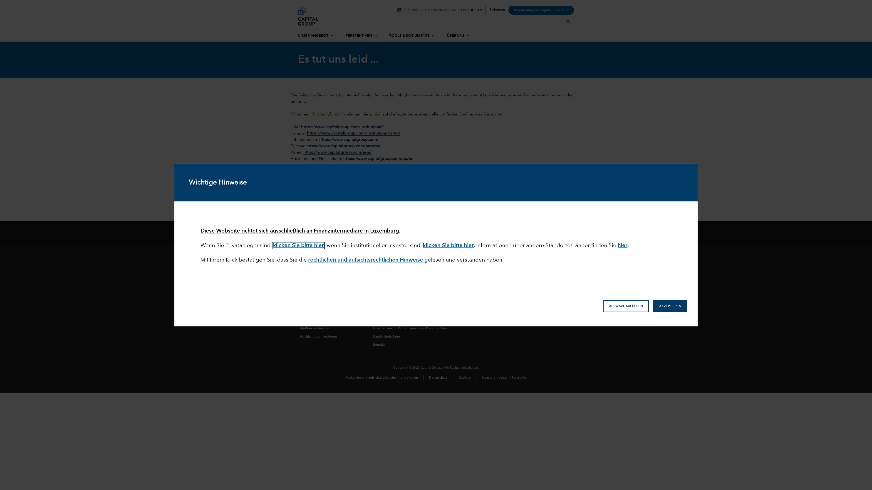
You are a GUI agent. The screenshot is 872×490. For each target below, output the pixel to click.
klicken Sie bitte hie (447, 245)
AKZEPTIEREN (670, 306)
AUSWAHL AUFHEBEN (626, 306)
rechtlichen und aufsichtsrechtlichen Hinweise (365, 260)
